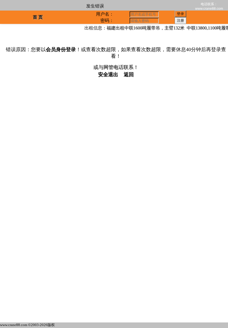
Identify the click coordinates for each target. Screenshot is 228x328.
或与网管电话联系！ (115, 67)
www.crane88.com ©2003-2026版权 (27, 325)
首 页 (38, 17)
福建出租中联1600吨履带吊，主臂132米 (143, 28)
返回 (129, 74)
